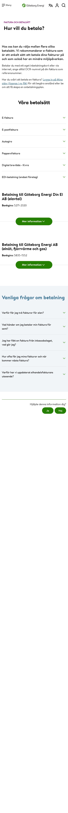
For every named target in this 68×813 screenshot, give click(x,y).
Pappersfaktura (11, 153)
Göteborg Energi (33, 5)
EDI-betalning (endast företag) (20, 177)
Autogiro (7, 141)
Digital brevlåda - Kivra (15, 165)
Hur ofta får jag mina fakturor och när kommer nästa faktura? (24, 358)
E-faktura (7, 117)
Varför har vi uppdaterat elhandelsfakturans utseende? (27, 374)
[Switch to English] (51, 4)
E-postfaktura (10, 129)
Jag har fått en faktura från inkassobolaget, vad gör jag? (27, 342)
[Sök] (63, 4)
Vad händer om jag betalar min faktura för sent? (26, 327)
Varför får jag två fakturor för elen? (23, 312)
